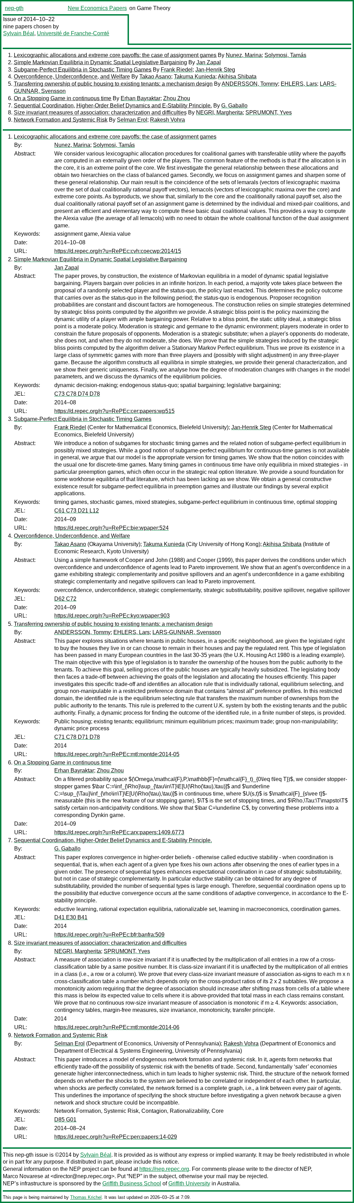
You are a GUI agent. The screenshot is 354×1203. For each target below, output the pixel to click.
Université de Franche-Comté (73, 33)
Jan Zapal (208, 62)
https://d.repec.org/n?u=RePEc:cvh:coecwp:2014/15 (117, 251)
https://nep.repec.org (164, 1169)
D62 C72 (65, 599)
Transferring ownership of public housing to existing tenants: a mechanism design (113, 84)
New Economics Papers (97, 8)
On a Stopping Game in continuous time (62, 98)
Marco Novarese (23, 1176)
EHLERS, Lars (299, 84)
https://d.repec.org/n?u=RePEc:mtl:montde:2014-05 (116, 754)
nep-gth (14, 8)
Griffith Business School (131, 1183)
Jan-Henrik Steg (215, 70)
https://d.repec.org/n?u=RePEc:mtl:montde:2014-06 (116, 1027)
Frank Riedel (177, 70)
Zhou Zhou (176, 98)
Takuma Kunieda (194, 76)
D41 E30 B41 (70, 917)
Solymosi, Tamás (285, 55)
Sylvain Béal (18, 33)
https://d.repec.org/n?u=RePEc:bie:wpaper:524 (111, 528)
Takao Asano (155, 76)
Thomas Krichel (86, 1197)
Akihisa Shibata (237, 76)
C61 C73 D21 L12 (76, 511)
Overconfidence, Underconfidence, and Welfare (72, 76)
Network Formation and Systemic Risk (61, 120)
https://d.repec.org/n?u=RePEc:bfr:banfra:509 (109, 935)
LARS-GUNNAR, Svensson (186, 632)
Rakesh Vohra (167, 120)
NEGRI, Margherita (219, 112)
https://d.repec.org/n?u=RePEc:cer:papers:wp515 (114, 411)
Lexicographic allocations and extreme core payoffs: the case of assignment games (115, 55)
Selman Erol (132, 120)
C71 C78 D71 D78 (77, 737)
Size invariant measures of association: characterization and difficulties (100, 112)
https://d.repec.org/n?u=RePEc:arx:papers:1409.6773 (119, 832)
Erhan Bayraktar (140, 98)
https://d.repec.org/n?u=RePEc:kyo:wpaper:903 (112, 616)
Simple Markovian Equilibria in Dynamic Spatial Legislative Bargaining (100, 62)
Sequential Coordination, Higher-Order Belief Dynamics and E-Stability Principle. (113, 106)
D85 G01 (65, 1119)
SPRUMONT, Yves (268, 112)
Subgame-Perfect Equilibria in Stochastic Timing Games (82, 70)
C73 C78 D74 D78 (77, 394)
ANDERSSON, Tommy (250, 84)
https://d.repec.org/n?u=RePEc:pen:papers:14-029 (115, 1137)
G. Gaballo (234, 106)
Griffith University (189, 1183)
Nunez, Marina (244, 55)
